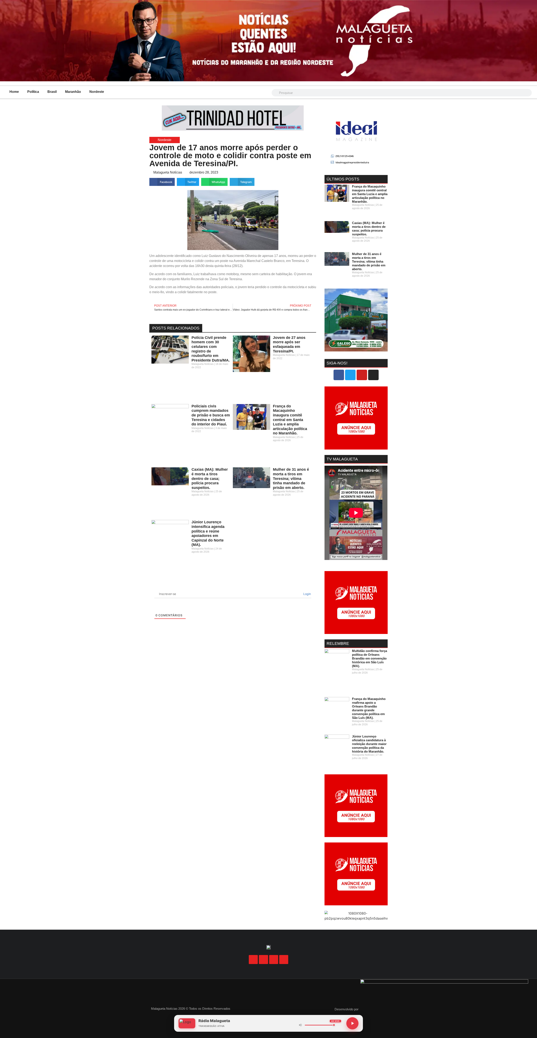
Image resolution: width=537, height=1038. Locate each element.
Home (14, 91)
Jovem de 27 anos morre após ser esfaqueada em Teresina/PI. (289, 344)
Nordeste (96, 91)
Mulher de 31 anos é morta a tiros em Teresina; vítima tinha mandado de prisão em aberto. (291, 478)
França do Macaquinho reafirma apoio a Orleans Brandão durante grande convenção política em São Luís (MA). (369, 708)
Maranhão (73, 91)
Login (306, 594)
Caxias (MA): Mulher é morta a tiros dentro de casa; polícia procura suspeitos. (210, 478)
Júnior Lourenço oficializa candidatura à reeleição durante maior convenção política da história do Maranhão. (369, 744)
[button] (162, 182)
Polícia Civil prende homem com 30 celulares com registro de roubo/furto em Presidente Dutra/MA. (211, 349)
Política (33, 91)
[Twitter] (350, 375)
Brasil (52, 91)
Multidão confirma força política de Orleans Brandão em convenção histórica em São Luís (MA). (369, 658)
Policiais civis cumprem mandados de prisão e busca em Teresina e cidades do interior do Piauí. (211, 415)
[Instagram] (373, 375)
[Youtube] (362, 375)
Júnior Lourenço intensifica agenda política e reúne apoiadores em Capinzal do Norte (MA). (208, 533)
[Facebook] (339, 375)
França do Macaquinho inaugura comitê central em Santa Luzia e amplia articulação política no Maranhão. (290, 419)
